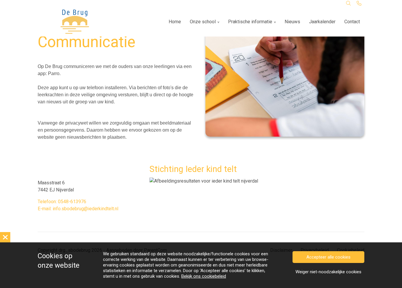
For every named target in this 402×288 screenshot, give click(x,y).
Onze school (203, 21)
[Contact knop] (359, 3)
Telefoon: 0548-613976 (62, 201)
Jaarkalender (322, 21)
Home (175, 21)
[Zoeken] (348, 3)
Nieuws (292, 21)
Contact (352, 21)
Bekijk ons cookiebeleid (203, 276)
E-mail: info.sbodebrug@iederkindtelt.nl (78, 208)
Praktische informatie (250, 21)
